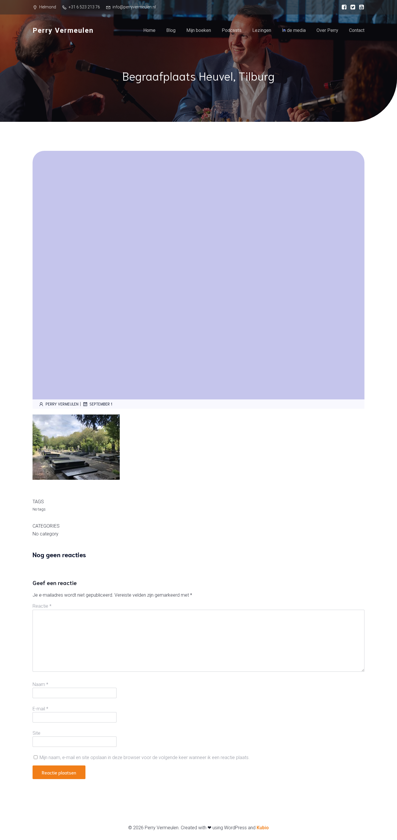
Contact (356, 30)
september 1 (101, 403)
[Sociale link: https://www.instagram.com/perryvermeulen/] (351, 7)
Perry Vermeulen (62, 403)
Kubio (263, 827)
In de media (294, 30)
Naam (40, 684)
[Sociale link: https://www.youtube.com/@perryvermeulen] (360, 7)
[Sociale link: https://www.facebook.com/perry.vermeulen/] (342, 7)
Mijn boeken (198, 30)
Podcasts (232, 30)
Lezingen (261, 30)
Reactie (42, 606)
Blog (171, 30)
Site (36, 733)
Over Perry (327, 30)
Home (149, 30)
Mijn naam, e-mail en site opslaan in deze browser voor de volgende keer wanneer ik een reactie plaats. (145, 757)
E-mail (40, 709)
